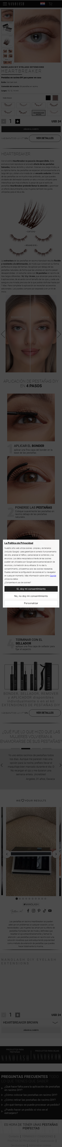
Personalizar (31, 603)
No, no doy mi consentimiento (31, 596)
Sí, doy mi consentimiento (31, 588)
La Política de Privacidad (18, 543)
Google (53, 576)
